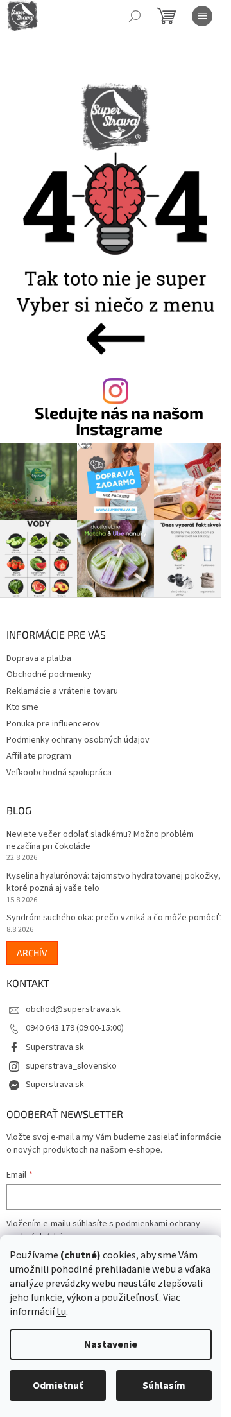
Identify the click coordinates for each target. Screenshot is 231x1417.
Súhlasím (163, 1385)
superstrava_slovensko (71, 1066)
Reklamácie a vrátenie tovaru (62, 691)
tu (61, 1312)
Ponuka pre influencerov (53, 723)
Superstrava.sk (55, 1047)
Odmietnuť (58, 1385)
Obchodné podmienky (49, 674)
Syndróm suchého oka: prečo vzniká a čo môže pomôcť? (114, 918)
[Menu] (202, 16)
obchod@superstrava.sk (73, 1009)
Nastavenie (110, 1344)
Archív (32, 952)
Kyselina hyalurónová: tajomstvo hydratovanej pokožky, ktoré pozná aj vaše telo (113, 882)
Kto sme (22, 707)
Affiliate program (38, 756)
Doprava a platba (38, 658)
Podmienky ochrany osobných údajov (78, 740)
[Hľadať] (135, 16)
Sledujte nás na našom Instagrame (119, 421)
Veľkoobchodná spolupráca (59, 772)
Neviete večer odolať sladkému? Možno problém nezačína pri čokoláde (100, 841)
